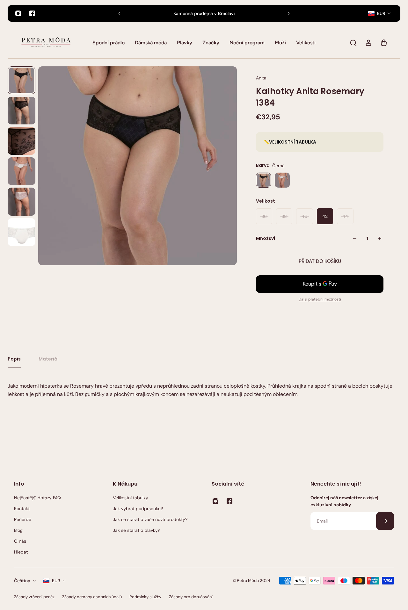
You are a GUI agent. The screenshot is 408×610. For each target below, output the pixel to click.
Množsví (265, 238)
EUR (56, 581)
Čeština (22, 581)
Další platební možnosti (320, 299)
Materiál (49, 359)
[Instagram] (18, 13)
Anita (261, 78)
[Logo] (45, 42)
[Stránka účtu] (368, 43)
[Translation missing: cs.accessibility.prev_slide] (119, 13)
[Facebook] (32, 13)
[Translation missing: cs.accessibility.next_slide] (289, 13)
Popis (14, 359)
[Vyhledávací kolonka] (353, 43)
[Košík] (383, 43)
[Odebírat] (385, 521)
